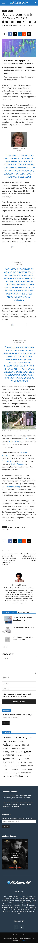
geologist (8, 758)
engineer (26, 751)
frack (21, 755)
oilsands (15, 769)
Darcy (23, 527)
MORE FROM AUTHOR (25, 612)
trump (26, 776)
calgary (8, 744)
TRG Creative (22, 940)
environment (9, 755)
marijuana (12, 766)
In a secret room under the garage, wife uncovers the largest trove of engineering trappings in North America (9, 559)
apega (27, 738)
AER (13, 738)
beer (4, 741)
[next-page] (6, 647)
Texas (12, 776)
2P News (10, 527)
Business (5, 11)
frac (18, 755)
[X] (15, 34)
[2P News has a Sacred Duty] (7, 629)
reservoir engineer (14, 772)
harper (18, 762)
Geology (27, 759)
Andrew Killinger (8, 461)
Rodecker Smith (15, 441)
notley (30, 766)
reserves (5, 772)
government (9, 762)
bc (31, 738)
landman (5, 766)
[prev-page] (3, 647)
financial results (7, 529)
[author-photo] (19, 582)
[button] (3, 3)
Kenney (30, 762)
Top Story (10, 11)
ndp (18, 766)
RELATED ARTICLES (9, 612)
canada (25, 745)
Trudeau (19, 776)
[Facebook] (10, 34)
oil (10, 769)
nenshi (23, 766)
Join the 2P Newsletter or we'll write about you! (17, 715)
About (15, 935)
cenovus (6, 748)
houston (23, 762)
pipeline (23, 769)
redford (30, 769)
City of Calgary (15, 748)
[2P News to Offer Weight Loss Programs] (7, 619)
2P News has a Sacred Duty (23, 627)
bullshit (22, 741)
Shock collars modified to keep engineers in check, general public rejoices (28, 557)
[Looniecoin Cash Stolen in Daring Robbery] (7, 639)
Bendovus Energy (13, 487)
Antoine (17, 527)
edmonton (15, 752)
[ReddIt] (24, 34)
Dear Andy (24, 748)
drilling (6, 752)
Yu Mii (26, 439)
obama (5, 769)
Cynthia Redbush (17, 464)
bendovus (13, 741)
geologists (19, 759)
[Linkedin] (20, 34)
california (17, 745)
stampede (6, 776)
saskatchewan (26, 773)
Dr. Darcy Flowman (9, 25)
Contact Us (22, 935)
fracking (27, 755)
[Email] (29, 34)
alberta (20, 737)
